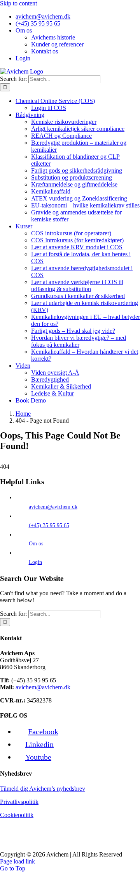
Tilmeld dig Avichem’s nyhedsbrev (42, 788)
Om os (36, 543)
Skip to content (18, 3)
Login (35, 562)
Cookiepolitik (16, 815)
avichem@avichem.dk (53, 507)
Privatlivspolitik (19, 801)
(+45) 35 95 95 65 (49, 525)
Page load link (17, 861)
